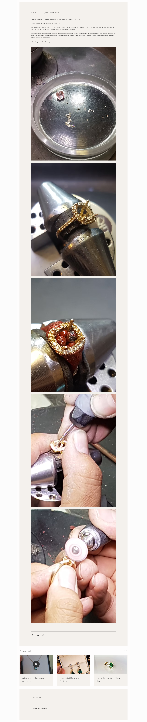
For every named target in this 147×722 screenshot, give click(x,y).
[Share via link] (43, 635)
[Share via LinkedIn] (38, 635)
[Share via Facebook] (32, 635)
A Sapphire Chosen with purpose (34, 680)
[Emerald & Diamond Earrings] (73, 664)
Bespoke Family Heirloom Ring (109, 680)
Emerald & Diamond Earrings (69, 680)
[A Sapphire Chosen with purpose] (36, 664)
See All (125, 651)
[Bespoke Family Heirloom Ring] (110, 664)
